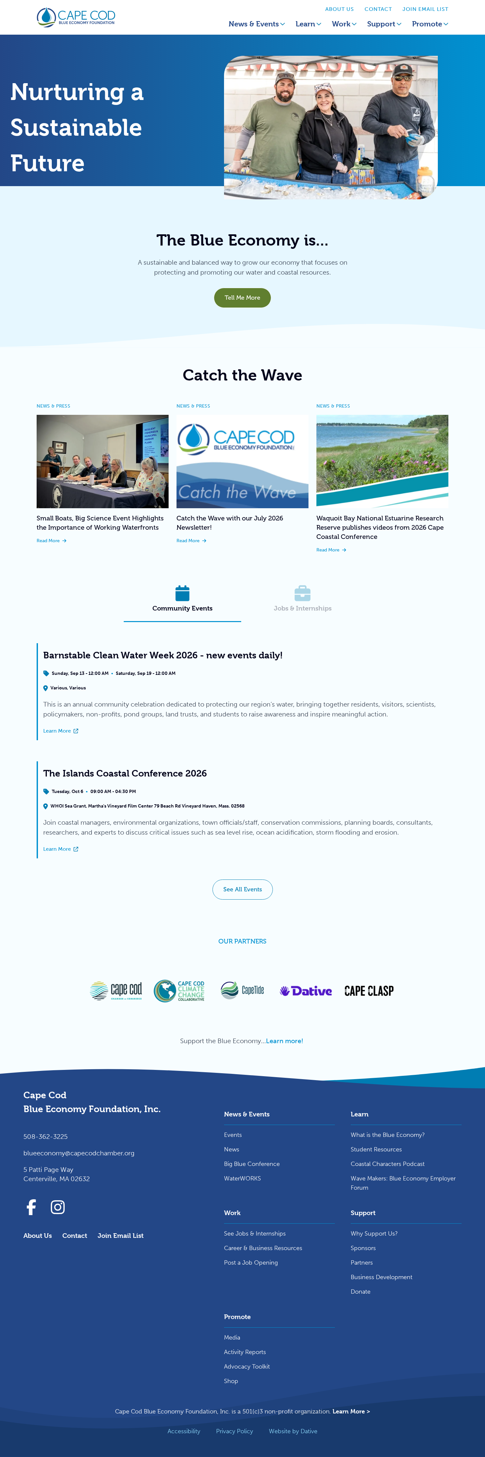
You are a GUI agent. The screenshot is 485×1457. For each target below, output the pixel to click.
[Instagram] (58, 1207)
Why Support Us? (374, 1233)
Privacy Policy (234, 1431)
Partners (362, 1262)
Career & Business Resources (263, 1248)
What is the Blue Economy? (388, 1135)
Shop (231, 1381)
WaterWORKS (242, 1178)
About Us (339, 9)
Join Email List (425, 9)
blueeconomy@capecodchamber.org (79, 1153)
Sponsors (363, 1248)
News (231, 1149)
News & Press (53, 406)
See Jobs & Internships (255, 1233)
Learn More (117, 731)
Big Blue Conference (252, 1164)
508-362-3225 (45, 1137)
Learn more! (285, 1041)
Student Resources (376, 1149)
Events (233, 1135)
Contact (378, 9)
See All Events (242, 889)
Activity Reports (245, 1352)
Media (232, 1337)
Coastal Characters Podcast (388, 1164)
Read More (103, 541)
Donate (361, 1291)
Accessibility (184, 1431)
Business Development (381, 1277)
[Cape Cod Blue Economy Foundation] (76, 17)
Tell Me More (242, 297)
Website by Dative (293, 1431)
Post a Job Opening (251, 1262)
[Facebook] (31, 1207)
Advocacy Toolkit (247, 1366)
